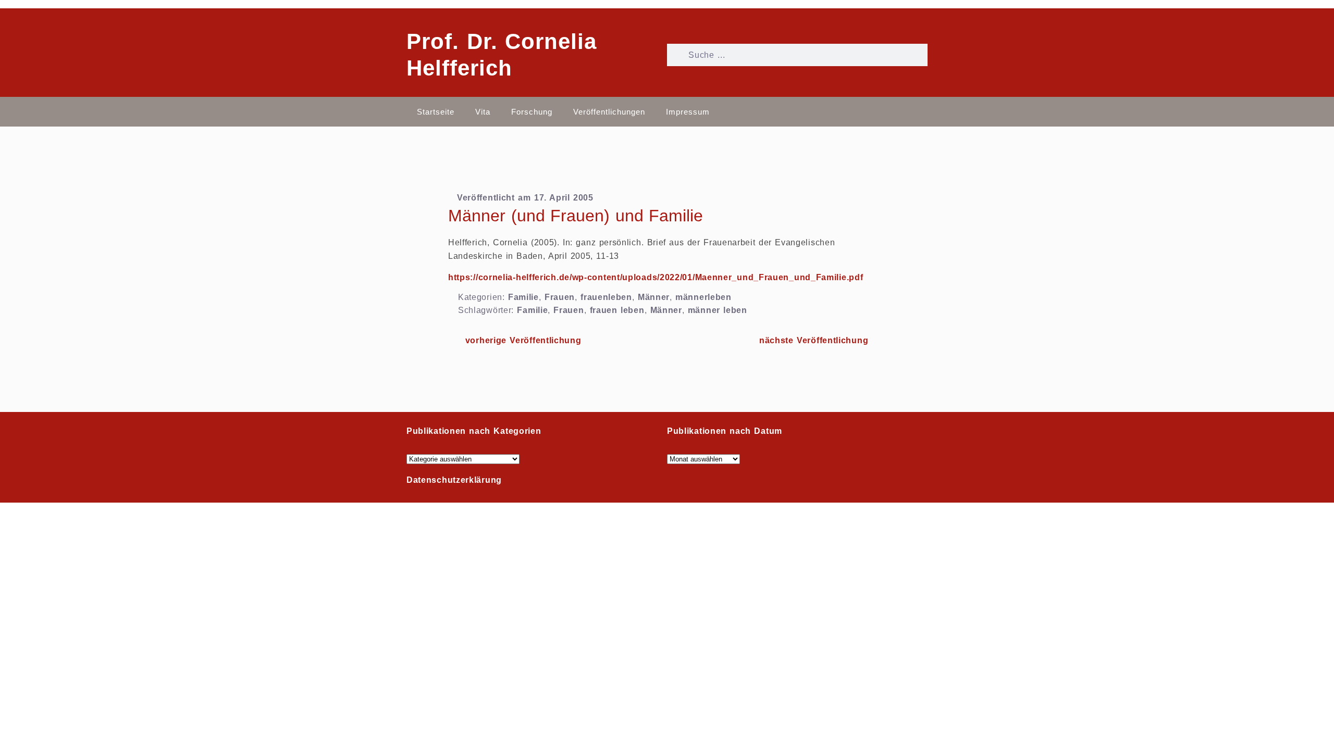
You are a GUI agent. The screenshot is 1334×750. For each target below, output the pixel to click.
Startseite (435, 111)
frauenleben (606, 297)
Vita (482, 111)
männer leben (717, 310)
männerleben (703, 297)
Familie (523, 297)
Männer (654, 297)
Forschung (531, 111)
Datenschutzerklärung (454, 480)
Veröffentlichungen (609, 111)
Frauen (560, 297)
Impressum (688, 111)
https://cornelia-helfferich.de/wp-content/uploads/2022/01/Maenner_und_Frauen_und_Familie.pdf (655, 277)
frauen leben (617, 310)
